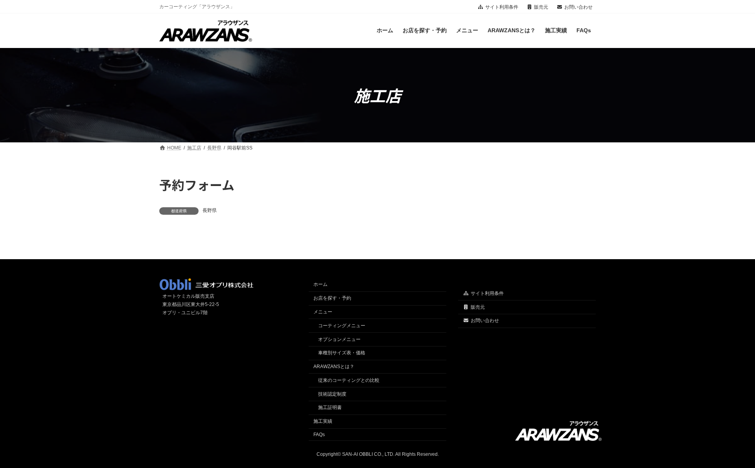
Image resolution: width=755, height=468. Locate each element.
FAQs (319, 434)
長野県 (210, 210)
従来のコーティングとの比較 (348, 380)
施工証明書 (330, 408)
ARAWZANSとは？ (333, 366)
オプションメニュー (339, 339)
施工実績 (322, 421)
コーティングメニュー (341, 325)
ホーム (320, 284)
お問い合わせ (578, 7)
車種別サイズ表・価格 (341, 353)
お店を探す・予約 (332, 298)
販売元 (541, 7)
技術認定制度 (332, 394)
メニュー (322, 312)
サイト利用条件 (501, 7)
